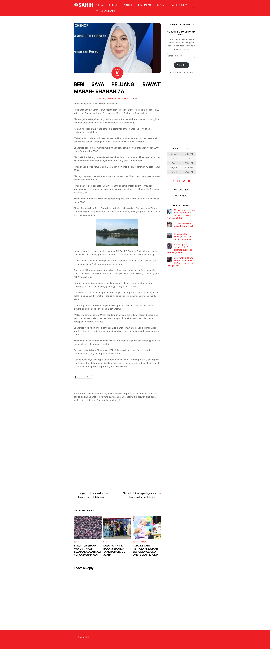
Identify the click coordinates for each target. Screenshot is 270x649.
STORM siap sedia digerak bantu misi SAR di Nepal (185, 226)
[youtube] (189, 181)
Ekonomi (119, 98)
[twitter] (184, 181)
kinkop (101, 98)
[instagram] (178, 181)
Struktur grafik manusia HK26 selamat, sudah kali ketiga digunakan (87, 550)
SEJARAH (160, 5)
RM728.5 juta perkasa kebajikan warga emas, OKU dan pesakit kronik (145, 550)
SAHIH (82, 637)
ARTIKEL (128, 5)
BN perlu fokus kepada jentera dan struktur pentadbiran (139, 495)
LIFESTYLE (113, 5)
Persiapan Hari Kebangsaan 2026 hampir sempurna (182, 236)
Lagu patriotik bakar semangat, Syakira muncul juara (114, 550)
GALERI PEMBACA (180, 5)
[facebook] (173, 181)
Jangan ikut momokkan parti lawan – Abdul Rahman (94, 495)
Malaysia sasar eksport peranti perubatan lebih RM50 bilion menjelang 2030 (181, 214)
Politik (127, 98)
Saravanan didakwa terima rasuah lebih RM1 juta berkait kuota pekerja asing (181, 262)
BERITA (99, 5)
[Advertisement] (117, 430)
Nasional (144, 542)
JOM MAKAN (144, 5)
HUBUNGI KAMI (106, 11)
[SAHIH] (83, 5)
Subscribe (181, 65)
